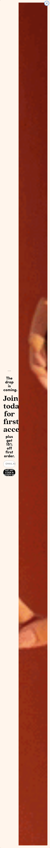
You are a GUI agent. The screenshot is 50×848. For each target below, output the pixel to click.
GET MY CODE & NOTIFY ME (9, 472)
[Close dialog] (46, 3)
